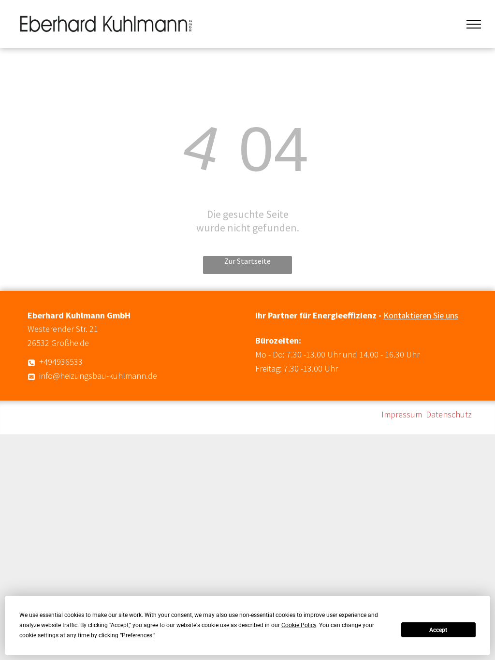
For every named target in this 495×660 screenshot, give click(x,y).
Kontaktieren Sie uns (420, 315)
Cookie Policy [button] (298, 625)
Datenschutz (449, 414)
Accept (438, 630)
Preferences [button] (137, 635)
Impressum (401, 414)
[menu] (473, 24)
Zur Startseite (247, 261)
